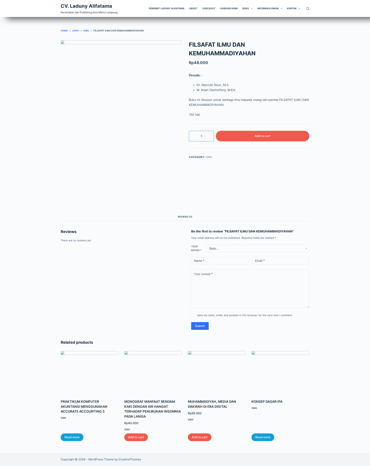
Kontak (292, 8)
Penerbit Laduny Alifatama (166, 8)
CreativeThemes (130, 459)
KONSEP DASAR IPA (267, 402)
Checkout (208, 8)
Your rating (196, 248)
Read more (72, 437)
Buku (245, 8)
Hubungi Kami (229, 8)
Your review (203, 274)
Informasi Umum (268, 8)
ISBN (209, 157)
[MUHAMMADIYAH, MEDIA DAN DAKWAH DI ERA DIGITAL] (217, 372)
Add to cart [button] (136, 437)
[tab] (185, 217)
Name (199, 261)
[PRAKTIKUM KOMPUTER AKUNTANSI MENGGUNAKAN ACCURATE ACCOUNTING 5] (90, 372)
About (193, 8)
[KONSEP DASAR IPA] (280, 372)
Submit (200, 326)
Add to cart (263, 136)
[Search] (307, 8)
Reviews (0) (185, 216)
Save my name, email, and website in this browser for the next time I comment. (245, 315)
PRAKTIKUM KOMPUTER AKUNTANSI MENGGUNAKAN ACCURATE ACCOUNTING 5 (84, 406)
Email (260, 261)
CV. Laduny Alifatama (86, 6)
